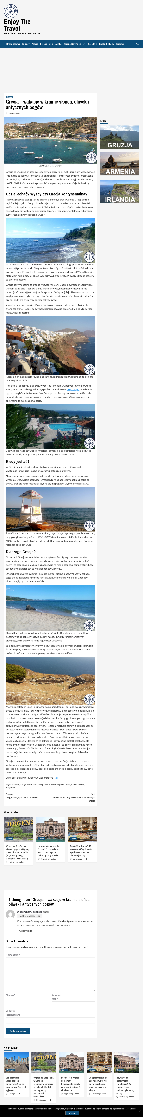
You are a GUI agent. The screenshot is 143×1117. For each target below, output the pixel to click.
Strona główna (13, 43)
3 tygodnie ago (13, 862)
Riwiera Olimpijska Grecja (59, 784)
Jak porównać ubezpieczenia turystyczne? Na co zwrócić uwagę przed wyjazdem (16, 1084)
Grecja (23, 784)
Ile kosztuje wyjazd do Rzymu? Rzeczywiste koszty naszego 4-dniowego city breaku (48, 850)
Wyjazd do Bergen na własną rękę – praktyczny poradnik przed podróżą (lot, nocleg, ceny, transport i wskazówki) (17, 852)
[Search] (137, 43)
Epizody (25, 43)
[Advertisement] (71, 69)
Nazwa (10, 995)
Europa (43, 43)
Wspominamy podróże (29, 911)
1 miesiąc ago (77, 859)
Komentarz (13, 954)
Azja (51, 43)
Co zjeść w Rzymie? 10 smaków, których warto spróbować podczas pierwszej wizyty (81, 850)
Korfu (29, 784)
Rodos (74, 784)
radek (18, 113)
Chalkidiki (15, 784)
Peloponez (43, 784)
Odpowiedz (25, 930)
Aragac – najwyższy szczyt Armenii (22, 796)
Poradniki (92, 43)
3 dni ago (12, 1094)
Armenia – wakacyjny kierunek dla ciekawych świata (74, 797)
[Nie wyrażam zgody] (139, 1111)
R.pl (56, 777)
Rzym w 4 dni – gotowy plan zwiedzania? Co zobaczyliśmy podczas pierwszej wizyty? (125, 1085)
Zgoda (72, 1113)
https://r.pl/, (73, 389)
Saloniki (81, 784)
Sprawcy (120, 43)
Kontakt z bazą (106, 43)
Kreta (35, 784)
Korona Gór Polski (72, 43)
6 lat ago (12, 113)
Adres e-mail (57, 996)
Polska (35, 43)
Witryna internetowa (13, 1012)
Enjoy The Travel (17, 25)
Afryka (58, 43)
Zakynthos (10, 787)
